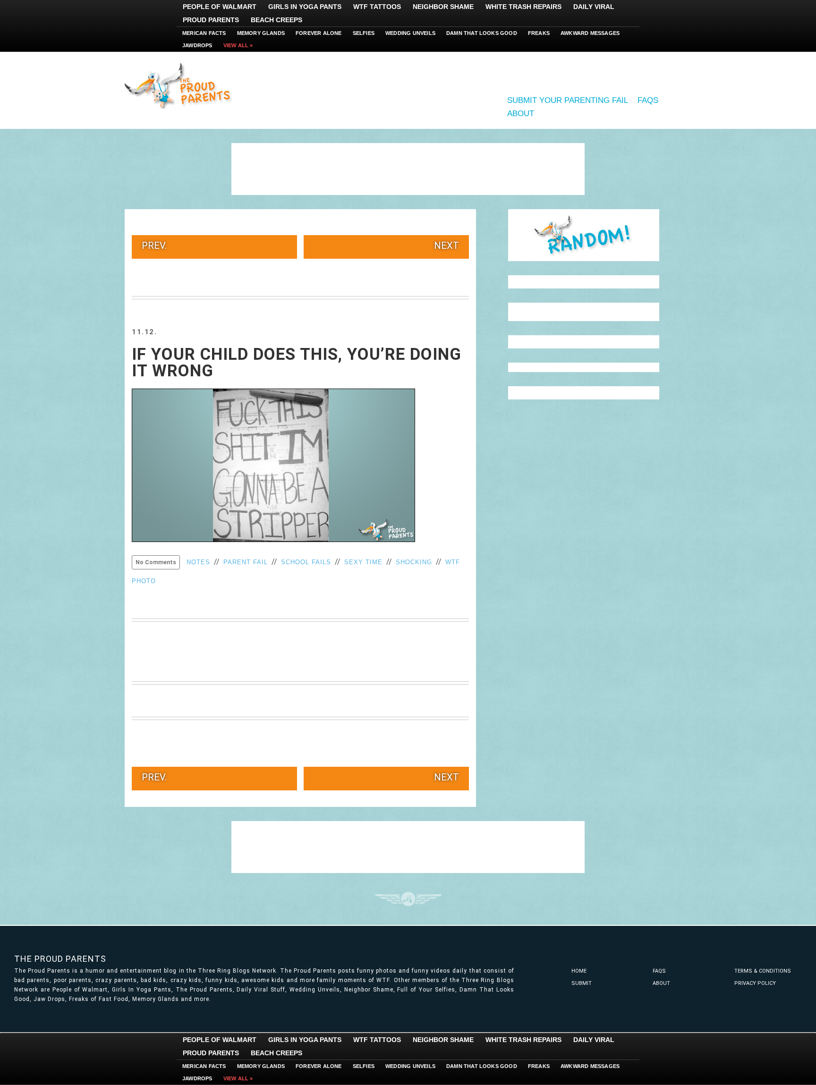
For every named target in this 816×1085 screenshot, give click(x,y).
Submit (581, 983)
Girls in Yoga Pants (304, 6)
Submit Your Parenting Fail (567, 100)
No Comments (156, 562)
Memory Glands (261, 33)
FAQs (648, 100)
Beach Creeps (276, 20)
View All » (238, 45)
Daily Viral (593, 6)
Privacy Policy (755, 983)
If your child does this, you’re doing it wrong (296, 363)
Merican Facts (204, 33)
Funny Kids (181, 85)
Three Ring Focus (408, 899)
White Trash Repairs (523, 6)
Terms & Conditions (762, 971)
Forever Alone (319, 33)
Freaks (539, 33)
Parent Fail (245, 562)
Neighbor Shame (443, 6)
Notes (198, 562)
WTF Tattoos (377, 6)
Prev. (154, 245)
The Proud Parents (60, 959)
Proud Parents (211, 20)
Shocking (414, 562)
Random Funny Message (583, 235)
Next (446, 245)
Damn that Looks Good (481, 33)
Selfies (363, 33)
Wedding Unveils (410, 33)
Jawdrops (197, 45)
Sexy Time (363, 562)
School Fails (306, 562)
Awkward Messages (590, 33)
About (520, 113)
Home (578, 971)
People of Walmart (219, 6)
